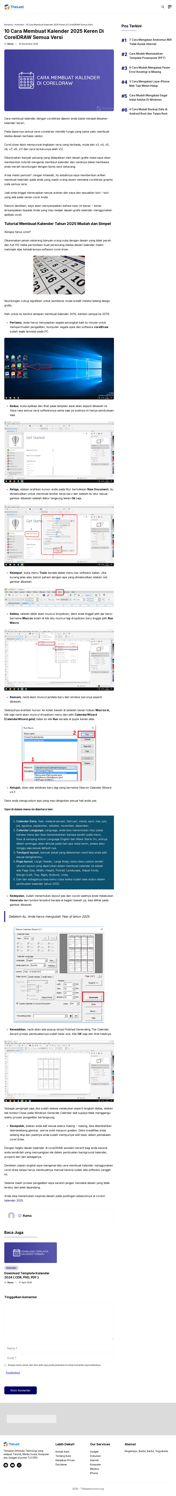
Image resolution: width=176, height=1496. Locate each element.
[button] (163, 7)
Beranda (8, 24)
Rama (10, 44)
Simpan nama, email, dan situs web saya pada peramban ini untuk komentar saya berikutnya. (54, 1365)
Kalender (19, 24)
